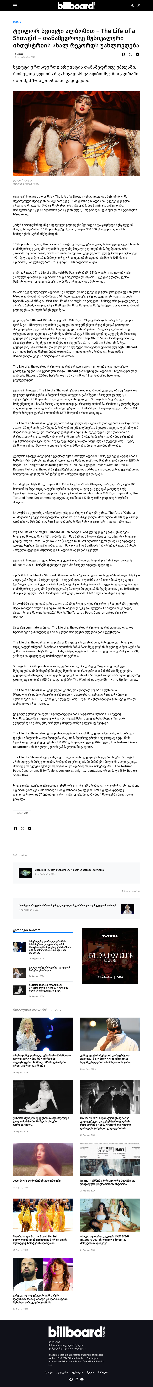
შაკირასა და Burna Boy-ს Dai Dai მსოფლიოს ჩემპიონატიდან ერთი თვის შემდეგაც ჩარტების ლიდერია (40, 1240)
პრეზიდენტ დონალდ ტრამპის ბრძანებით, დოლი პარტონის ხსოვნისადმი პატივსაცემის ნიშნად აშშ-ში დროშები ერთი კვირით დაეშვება (50, 947)
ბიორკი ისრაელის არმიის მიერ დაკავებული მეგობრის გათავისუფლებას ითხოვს (67, 905)
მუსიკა (17, 22)
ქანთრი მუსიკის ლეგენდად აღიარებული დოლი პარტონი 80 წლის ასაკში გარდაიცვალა (48, 987)
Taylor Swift (22, 813)
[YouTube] (82, 1379)
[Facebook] (71, 1379)
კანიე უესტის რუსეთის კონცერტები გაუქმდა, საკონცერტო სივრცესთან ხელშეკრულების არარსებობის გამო (105, 1059)
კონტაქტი (54, 1342)
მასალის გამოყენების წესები (66, 1345)
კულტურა (62, 1372)
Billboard (19, 54)
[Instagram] (76, 1379)
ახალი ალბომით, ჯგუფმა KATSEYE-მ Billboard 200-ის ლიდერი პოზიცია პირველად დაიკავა (104, 1240)
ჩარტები (103, 1372)
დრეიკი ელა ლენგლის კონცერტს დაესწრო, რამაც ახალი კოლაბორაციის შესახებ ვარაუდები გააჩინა (40, 1299)
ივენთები (77, 1372)
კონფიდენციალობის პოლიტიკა (67, 1348)
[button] (15, 5)
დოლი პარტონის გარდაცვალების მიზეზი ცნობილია (50, 969)
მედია (90, 1372)
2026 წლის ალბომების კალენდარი (37, 1180)
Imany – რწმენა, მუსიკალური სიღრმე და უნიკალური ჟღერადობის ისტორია (107, 1182)
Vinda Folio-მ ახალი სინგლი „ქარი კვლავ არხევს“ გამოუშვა (69, 869)
